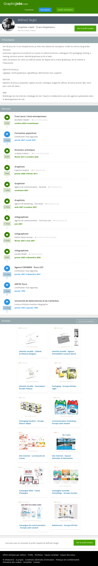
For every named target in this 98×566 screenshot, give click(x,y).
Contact (36, 562)
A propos (19, 560)
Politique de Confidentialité (67, 560)
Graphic (16, 3)
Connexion (29, 10)
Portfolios (39, 555)
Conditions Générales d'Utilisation (39, 560)
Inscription (45, 10)
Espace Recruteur (67, 555)
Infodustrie (9, 560)
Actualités (27, 562)
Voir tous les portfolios (86, 321)
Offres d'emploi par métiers (14, 555)
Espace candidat (52, 555)
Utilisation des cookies (12, 562)
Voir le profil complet (85, 28)
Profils (30, 555)
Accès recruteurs (65, 10)
